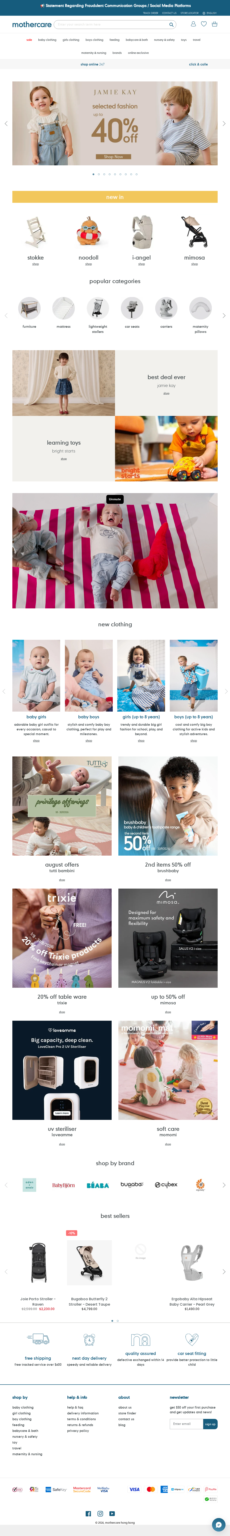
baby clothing (22, 1407)
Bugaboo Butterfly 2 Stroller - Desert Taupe (89, 1301)
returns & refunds (80, 1425)
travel (16, 1448)
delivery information (83, 1413)
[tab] (93, 174)
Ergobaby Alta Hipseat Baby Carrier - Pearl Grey (192, 1301)
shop (35, 264)
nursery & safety (25, 1436)
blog (121, 1425)
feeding (18, 1425)
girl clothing (21, 1413)
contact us (126, 1419)
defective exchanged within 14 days (140, 1362)
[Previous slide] (6, 123)
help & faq (75, 1407)
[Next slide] (224, 123)
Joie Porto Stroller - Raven (38, 1301)
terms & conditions (81, 1419)
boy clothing (21, 1419)
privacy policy (78, 1431)
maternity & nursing (27, 1454)
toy (14, 1442)
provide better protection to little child (191, 1362)
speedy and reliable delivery (89, 1364)
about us (125, 1407)
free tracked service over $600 (38, 1364)
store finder (127, 1413)
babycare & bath (25, 1431)
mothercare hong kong (120, 1522)
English (212, 13)
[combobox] (115, 24)
